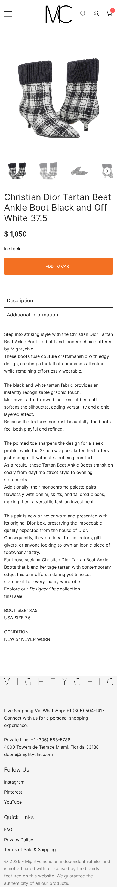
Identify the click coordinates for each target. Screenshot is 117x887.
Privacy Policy (18, 839)
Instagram (14, 782)
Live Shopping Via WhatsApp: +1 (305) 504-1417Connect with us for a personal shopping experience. (54, 718)
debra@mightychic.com (28, 754)
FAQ (8, 829)
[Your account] (96, 13)
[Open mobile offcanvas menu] (8, 13)
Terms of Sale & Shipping (30, 849)
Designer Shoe (44, 589)
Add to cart (58, 266)
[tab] (58, 301)
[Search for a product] (83, 13)
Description (20, 300)
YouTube (13, 802)
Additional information (32, 315)
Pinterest (13, 792)
